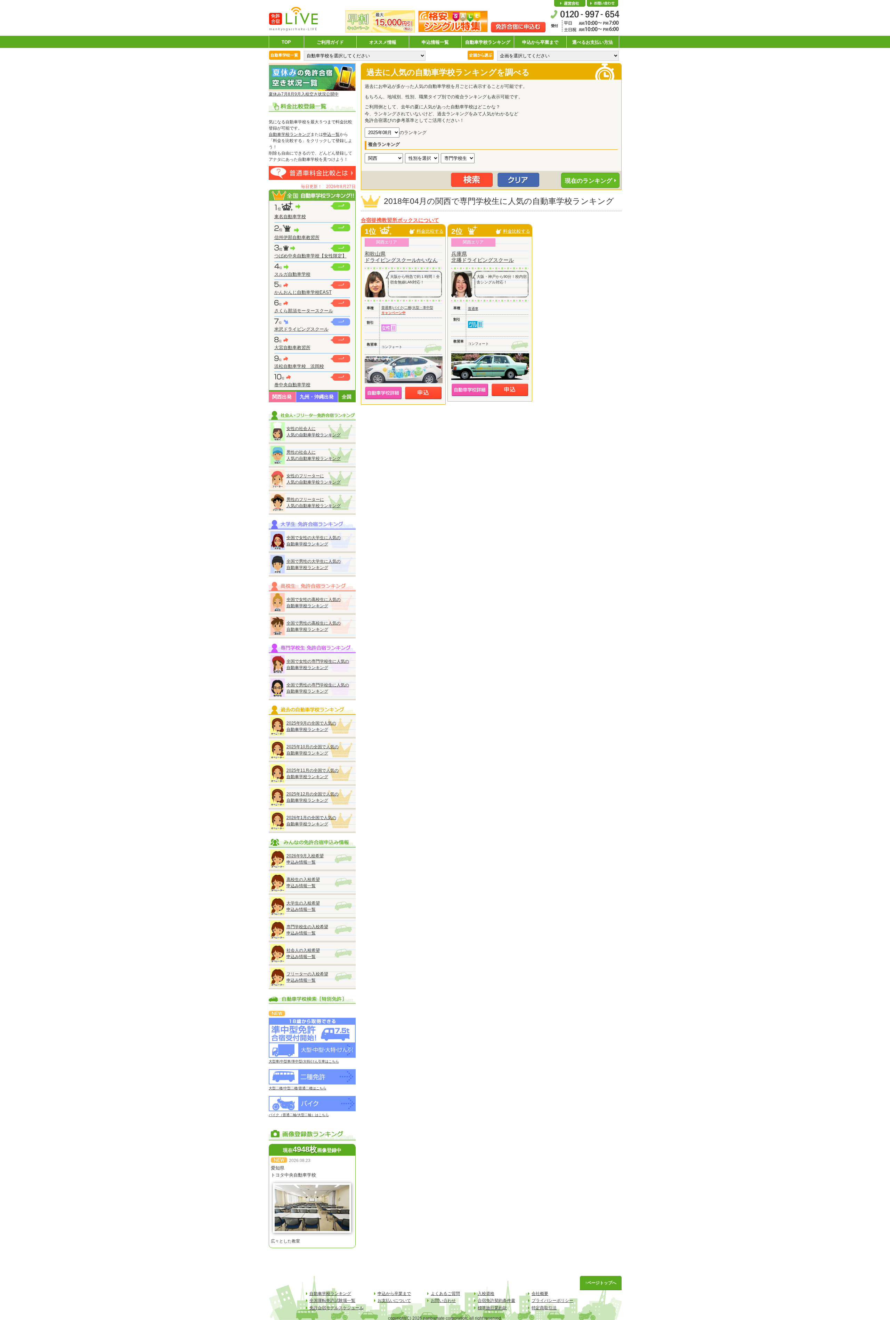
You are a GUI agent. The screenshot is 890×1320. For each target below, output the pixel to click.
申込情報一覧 (435, 42)
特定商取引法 (544, 1307)
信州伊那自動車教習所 (296, 237)
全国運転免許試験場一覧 (332, 1300)
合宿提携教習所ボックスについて (400, 220)
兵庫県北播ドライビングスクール (482, 257)
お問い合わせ (602, 3)
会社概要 (569, 3)
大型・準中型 (422, 308)
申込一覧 (331, 134)
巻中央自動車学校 (292, 384)
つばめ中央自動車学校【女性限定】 (310, 255)
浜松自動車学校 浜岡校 (299, 366)
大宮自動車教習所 (292, 347)
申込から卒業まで (540, 42)
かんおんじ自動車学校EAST (303, 292)
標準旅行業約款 (492, 1307)
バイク (398, 308)
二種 (407, 308)
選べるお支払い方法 (592, 42)
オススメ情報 (382, 42)
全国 (346, 396)
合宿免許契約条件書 (496, 1300)
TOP (286, 42)
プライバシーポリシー (552, 1300)
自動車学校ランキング (487, 42)
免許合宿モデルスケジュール (336, 1307)
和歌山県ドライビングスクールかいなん (401, 257)
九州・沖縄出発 (317, 396)
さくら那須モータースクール (303, 310)
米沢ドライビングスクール (301, 329)
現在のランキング (588, 181)
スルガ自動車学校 (292, 274)
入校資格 (486, 1293)
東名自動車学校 (290, 216)
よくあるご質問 (445, 1293)
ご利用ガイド (330, 42)
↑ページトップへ (600, 1282)
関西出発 (282, 396)
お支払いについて (394, 1300)
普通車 (386, 308)
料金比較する (430, 231)
